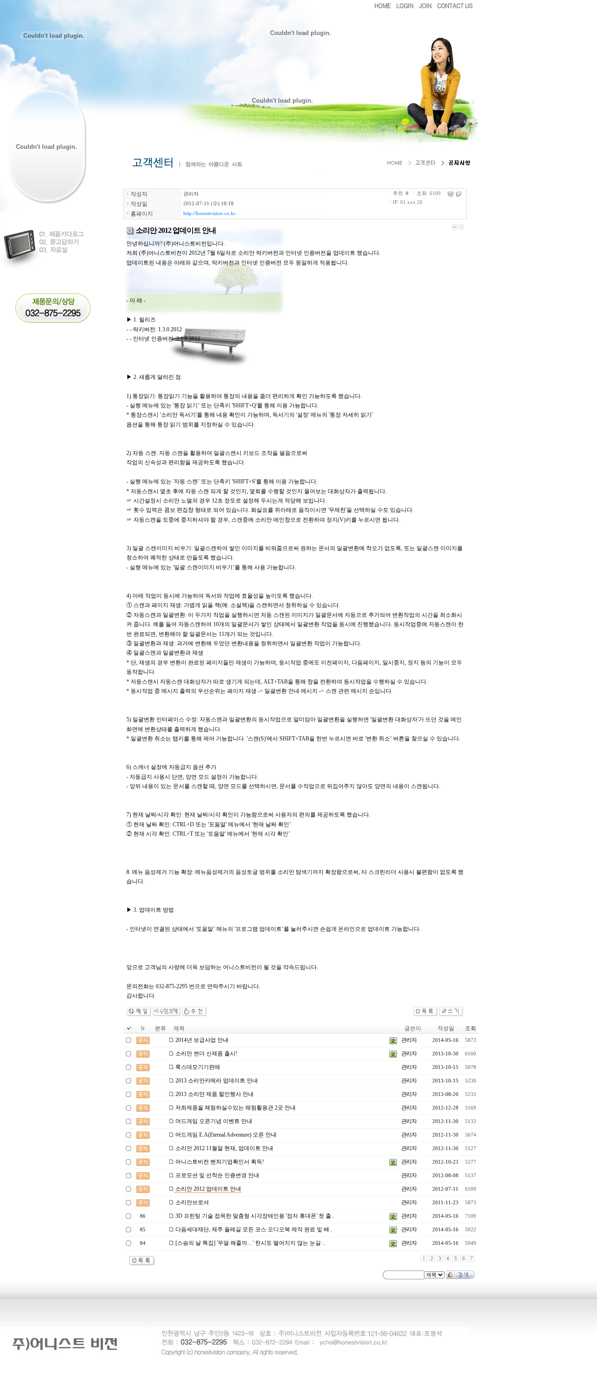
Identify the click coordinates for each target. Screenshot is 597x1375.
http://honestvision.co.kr (209, 213)
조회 (470, 1028)
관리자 (191, 193)
